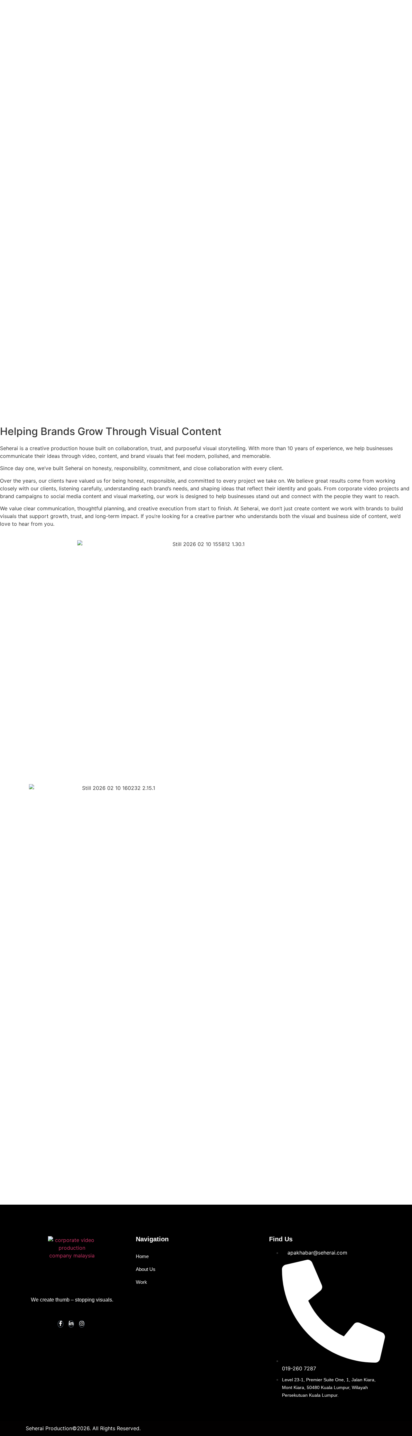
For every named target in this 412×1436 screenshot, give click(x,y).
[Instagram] (82, 1324)
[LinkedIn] (71, 1324)
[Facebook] (60, 1324)
